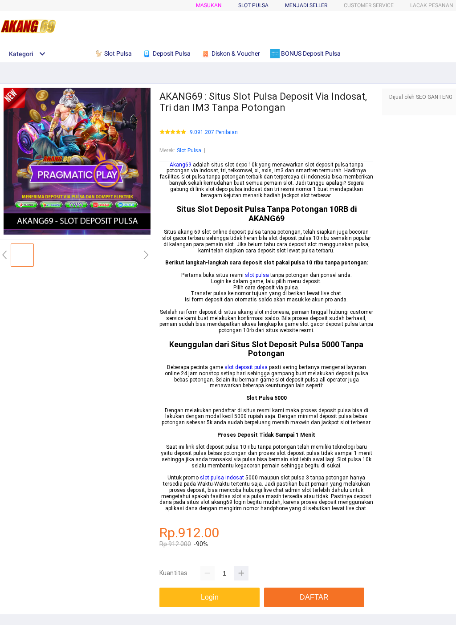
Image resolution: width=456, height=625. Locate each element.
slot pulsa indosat (222, 478)
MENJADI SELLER (306, 5)
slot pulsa (257, 275)
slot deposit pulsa (246, 367)
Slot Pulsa (189, 150)
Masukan (209, 5)
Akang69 (180, 165)
